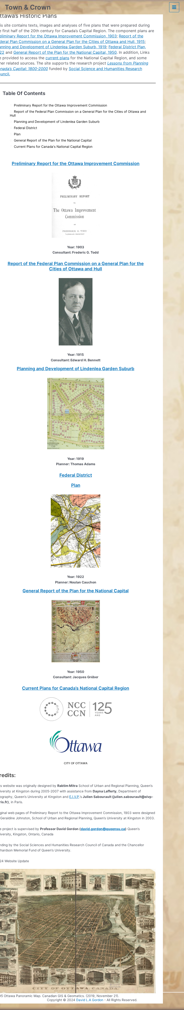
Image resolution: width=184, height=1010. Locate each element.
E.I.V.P (74, 797)
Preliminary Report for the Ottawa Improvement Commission (60, 105)
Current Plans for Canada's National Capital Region (53, 147)
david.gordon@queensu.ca (103, 829)
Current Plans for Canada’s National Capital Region (75, 688)
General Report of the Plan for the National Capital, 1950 (65, 52)
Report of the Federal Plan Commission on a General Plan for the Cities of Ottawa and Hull (76, 266)
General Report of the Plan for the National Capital (53, 140)
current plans (57, 57)
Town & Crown (28, 7)
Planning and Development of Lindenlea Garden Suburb (56, 122)
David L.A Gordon (89, 1000)
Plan (17, 134)
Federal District (25, 128)
